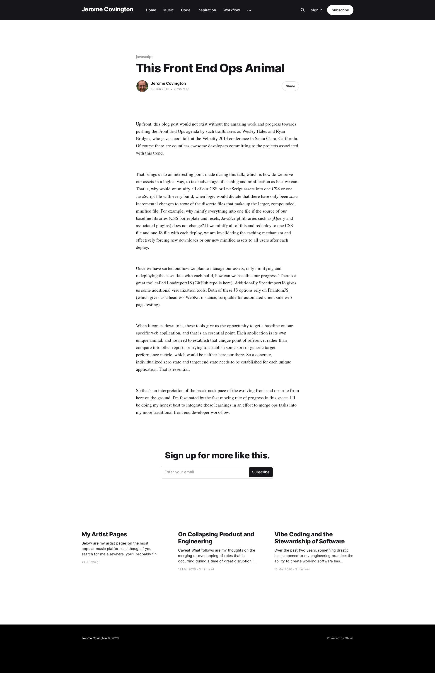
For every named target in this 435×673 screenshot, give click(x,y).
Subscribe (340, 10)
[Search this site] (302, 10)
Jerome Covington (107, 9)
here (227, 283)
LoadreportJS (179, 283)
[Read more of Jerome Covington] (142, 86)
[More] (249, 10)
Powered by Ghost (340, 638)
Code (185, 10)
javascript (144, 56)
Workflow (231, 10)
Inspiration (207, 10)
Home (151, 10)
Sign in (317, 10)
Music (168, 10)
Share (290, 86)
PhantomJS (278, 290)
